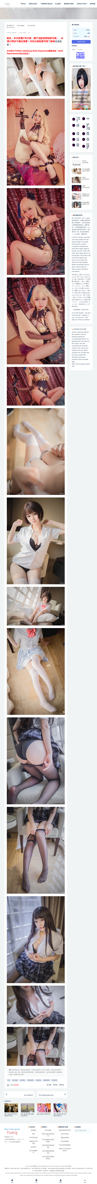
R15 (9, 1080)
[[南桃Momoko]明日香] (76, 188)
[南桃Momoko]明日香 (86, 187)
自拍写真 (33, 1147)
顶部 (85, 1182)
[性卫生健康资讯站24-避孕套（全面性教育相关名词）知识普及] (76, 171)
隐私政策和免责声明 (65, 1130)
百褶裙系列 (30, 1080)
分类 (36, 1182)
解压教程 (92, 3)
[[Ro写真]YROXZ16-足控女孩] (76, 181)
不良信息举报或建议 (65, 1145)
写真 (33, 1134)
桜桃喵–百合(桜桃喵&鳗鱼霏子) (86, 195)
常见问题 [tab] (32, 25)
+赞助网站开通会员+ (47, 3)
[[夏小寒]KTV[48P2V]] (44, 1108)
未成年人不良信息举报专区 (65, 1149)
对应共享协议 (65, 1134)
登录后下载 (81, 42)
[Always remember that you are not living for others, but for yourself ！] (76, 165)
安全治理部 (48, 1130)
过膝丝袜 (38, 1080)
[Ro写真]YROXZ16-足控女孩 (86, 179)
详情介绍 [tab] (11, 25)
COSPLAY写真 (11, 12)
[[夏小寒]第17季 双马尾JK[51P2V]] (11, 1107)
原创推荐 (33, 1130)
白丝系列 (22, 1080)
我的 (60, 1182)
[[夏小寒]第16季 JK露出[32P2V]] (27, 1107)
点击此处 (25, 54)
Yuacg (14, 1085)
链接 (62, 1085)
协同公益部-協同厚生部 (48, 1135)
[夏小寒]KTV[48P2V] (43, 1114)
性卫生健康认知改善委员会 (48, 1140)
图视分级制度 (65, 1137)
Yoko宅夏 (15, 1080)
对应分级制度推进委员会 (48, 1152)
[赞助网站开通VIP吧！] (81, 89)
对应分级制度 (65, 1141)
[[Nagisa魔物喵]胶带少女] (76, 205)
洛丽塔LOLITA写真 (33, 1142)
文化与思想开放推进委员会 (48, 1157)
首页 (15, 32)
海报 (55, 1085)
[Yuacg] (5, 12)
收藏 (49, 1085)
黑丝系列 (54, 1080)
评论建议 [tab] (21, 25)
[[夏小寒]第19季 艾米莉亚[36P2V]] (60, 1108)
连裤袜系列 (46, 1080)
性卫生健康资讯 (33, 1151)
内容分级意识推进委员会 (48, 1146)
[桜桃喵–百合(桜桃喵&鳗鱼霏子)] (76, 196)
